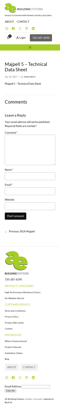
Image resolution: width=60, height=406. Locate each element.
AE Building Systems (14, 399)
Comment (11, 132)
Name (9, 169)
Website (9, 199)
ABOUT (9, 21)
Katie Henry (30, 76)
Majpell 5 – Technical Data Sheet (23, 83)
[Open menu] (30, 47)
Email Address (13, 386)
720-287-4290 (41, 37)
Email (9, 184)
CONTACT (23, 21)
